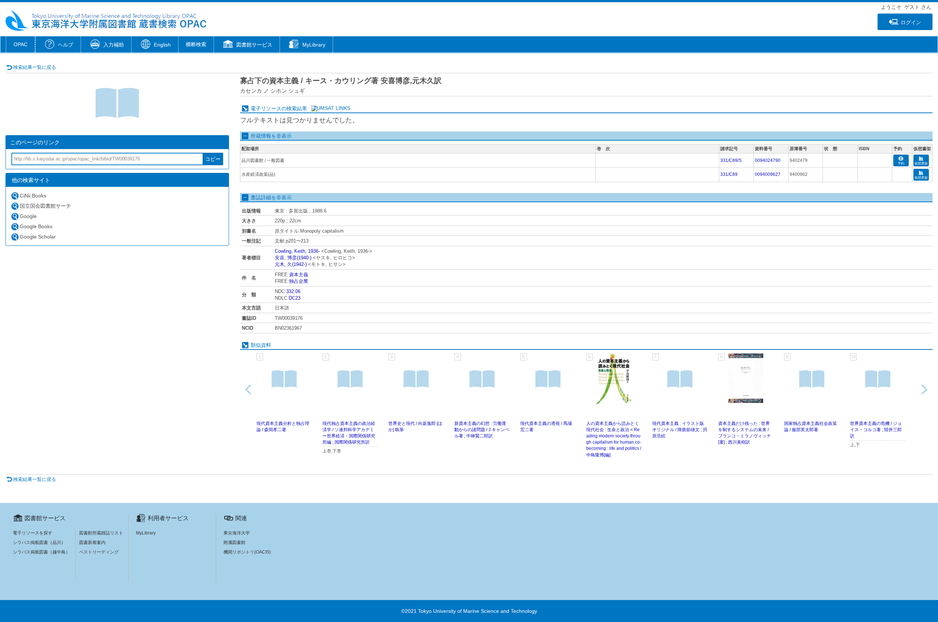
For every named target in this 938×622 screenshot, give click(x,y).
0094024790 (767, 160)
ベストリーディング (99, 552)
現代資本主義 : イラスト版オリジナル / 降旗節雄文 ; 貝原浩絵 (679, 429)
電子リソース (266, 108)
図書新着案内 (92, 542)
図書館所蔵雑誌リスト (101, 533)
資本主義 (298, 274)
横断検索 (196, 44)
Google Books (36, 226)
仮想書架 (921, 163)
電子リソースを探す (32, 533)
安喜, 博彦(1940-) (293, 257)
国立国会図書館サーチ (45, 206)
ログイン (911, 22)
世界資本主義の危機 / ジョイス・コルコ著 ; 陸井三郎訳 (876, 429)
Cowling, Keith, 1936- (297, 251)
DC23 (294, 298)
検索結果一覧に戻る (34, 67)
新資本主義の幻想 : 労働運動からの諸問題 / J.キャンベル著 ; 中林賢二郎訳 (481, 429)
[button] (247, 45)
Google (28, 216)
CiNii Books (33, 196)
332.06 (293, 291)
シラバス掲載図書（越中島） (41, 552)
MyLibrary (146, 533)
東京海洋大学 (237, 533)
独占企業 (298, 281)
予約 (901, 163)
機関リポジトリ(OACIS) (247, 552)
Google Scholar (38, 237)
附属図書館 (234, 542)
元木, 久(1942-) (291, 264)
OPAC (20, 44)
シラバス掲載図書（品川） (39, 542)
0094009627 (767, 174)
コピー (213, 159)
